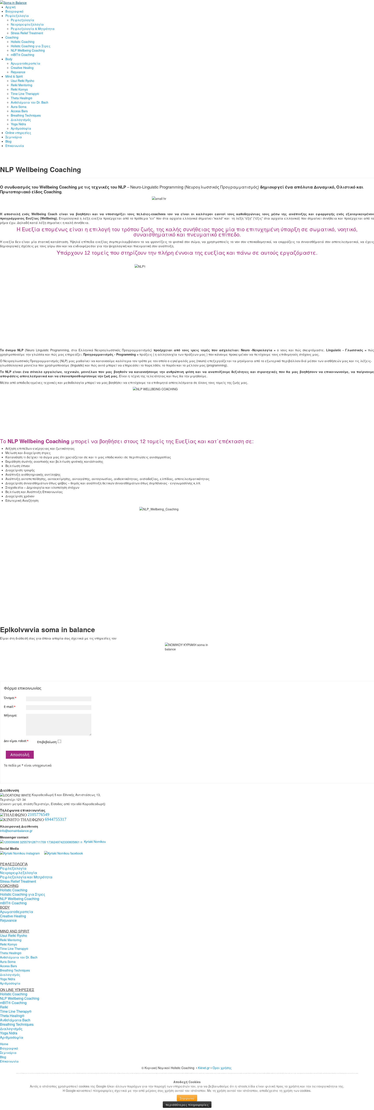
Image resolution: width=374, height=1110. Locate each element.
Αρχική (10, 7)
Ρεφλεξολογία (17, 15)
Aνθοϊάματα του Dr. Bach (29, 102)
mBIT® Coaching (22, 54)
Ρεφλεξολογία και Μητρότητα (26, 876)
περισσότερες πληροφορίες (187, 1104)
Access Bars (19, 111)
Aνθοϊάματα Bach (15, 1019)
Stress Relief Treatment (27, 33)
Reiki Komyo (19, 89)
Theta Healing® (21, 98)
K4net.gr (204, 1068)
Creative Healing (22, 67)
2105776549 (38, 814)
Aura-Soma (18, 106)
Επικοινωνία (14, 145)
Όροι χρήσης (222, 1068)
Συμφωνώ (187, 1098)
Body (8, 59)
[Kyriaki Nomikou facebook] (63, 853)
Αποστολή (19, 754)
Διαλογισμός (21, 119)
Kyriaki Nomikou (94, 841)
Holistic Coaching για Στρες (30, 46)
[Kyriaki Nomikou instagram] (20, 853)
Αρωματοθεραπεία (25, 63)
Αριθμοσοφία (21, 128)
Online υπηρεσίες (18, 132)
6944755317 (55, 819)
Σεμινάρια (13, 137)
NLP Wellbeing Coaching (28, 50)
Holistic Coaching (22, 41)
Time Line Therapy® (25, 93)
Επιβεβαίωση (47, 742)
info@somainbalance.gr (16, 830)
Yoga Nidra (18, 124)
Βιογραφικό (14, 11)
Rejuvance (18, 72)
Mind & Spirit (14, 76)
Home (4, 1044)
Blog (8, 141)
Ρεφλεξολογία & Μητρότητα (33, 28)
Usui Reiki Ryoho (22, 80)
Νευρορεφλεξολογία (27, 24)
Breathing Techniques (26, 115)
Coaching (11, 37)
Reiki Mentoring (21, 85)
